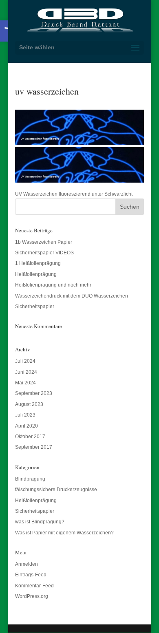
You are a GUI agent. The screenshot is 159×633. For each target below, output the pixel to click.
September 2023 (33, 393)
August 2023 (29, 404)
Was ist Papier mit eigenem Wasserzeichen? (64, 533)
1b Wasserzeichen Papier (43, 242)
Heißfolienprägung (36, 274)
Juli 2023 (25, 415)
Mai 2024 (25, 383)
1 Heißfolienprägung (38, 263)
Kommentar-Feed (34, 586)
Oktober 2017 (30, 436)
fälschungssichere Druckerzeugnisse (56, 489)
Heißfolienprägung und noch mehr (53, 285)
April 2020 (26, 426)
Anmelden (26, 564)
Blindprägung (30, 479)
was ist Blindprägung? (39, 522)
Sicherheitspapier (34, 306)
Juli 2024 (25, 361)
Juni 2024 (26, 372)
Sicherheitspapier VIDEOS (44, 253)
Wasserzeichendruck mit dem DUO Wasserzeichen (71, 296)
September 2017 (33, 447)
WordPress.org (31, 596)
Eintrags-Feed (30, 575)
